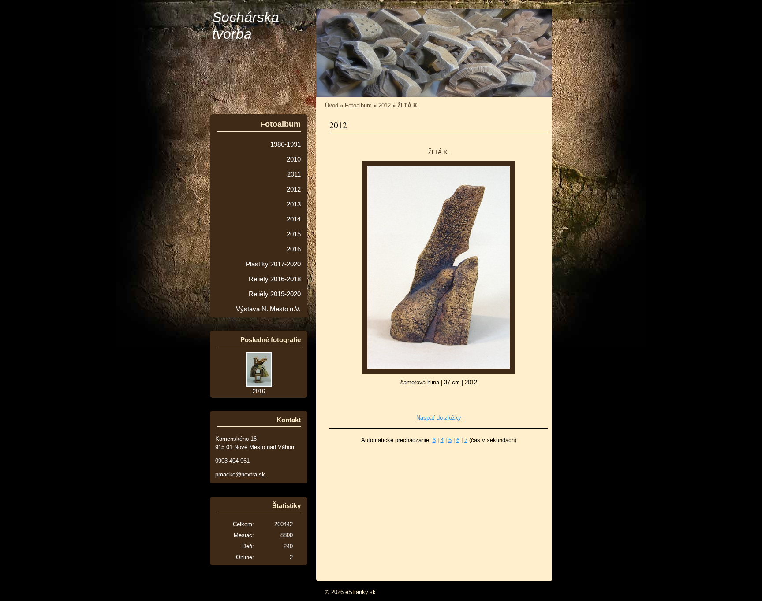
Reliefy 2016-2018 (275, 279)
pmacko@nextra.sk (240, 474)
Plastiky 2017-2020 (273, 264)
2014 (294, 219)
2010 (294, 159)
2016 (294, 249)
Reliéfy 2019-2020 (275, 294)
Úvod (331, 105)
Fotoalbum (358, 105)
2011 (294, 174)
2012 (384, 105)
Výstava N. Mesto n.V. (268, 309)
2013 (294, 204)
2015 (294, 234)
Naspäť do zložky (438, 417)
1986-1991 (285, 144)
